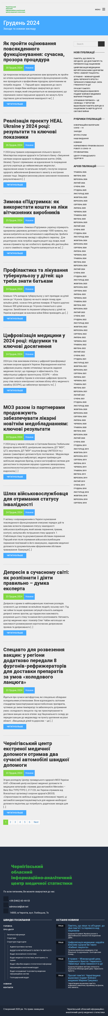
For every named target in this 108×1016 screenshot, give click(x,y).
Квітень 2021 (80, 388)
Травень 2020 (80, 427)
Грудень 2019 (80, 445)
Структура (11, 938)
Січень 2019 (79, 485)
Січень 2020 (79, 442)
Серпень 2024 (80, 248)
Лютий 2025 (79, 226)
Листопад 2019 (81, 449)
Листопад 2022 (81, 323)
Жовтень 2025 (80, 197)
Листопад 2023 (81, 280)
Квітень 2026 (80, 176)
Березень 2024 (80, 265)
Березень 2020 (80, 434)
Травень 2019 (80, 470)
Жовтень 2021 (80, 366)
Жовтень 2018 (80, 496)
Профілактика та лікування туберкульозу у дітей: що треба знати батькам (35, 275)
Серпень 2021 (80, 373)
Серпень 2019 (80, 460)
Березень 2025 (80, 222)
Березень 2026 (80, 179)
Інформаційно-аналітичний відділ (24, 967)
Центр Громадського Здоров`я (84, 157)
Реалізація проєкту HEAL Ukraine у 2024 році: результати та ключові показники (32, 129)
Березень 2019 (80, 478)
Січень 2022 (79, 355)
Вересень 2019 (80, 456)
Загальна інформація (16, 935)
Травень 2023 (80, 301)
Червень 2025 (80, 212)
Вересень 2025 (80, 201)
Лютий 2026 (79, 183)
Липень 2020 (80, 420)
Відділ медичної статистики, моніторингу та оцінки (29, 959)
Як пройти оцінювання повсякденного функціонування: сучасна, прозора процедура (34, 52)
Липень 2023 (80, 294)
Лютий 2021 (79, 395)
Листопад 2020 (81, 406)
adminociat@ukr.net (18, 906)
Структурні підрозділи (16, 942)
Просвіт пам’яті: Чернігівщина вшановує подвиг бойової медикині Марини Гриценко (87, 92)
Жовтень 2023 (80, 284)
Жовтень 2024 (80, 240)
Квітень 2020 (80, 431)
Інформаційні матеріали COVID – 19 (86, 126)
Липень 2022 (80, 337)
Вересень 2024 (80, 244)
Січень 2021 (79, 399)
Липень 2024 (80, 251)
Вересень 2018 (80, 499)
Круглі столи (80, 135)
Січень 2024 (79, 273)
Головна (7, 926)
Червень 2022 (80, 341)
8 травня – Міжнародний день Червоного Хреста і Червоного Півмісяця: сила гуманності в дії (88, 81)
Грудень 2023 (80, 276)
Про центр (8, 929)
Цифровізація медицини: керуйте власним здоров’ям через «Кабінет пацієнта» (88, 70)
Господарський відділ (19, 977)
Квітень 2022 (80, 348)
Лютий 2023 (79, 312)
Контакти (8, 987)
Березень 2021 (80, 391)
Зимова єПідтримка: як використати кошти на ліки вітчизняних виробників (35, 207)
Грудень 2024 (80, 233)
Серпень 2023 (80, 291)
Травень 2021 (80, 384)
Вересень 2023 (80, 287)
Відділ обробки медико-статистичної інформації (30, 964)
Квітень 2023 (80, 305)
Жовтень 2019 (80, 452)
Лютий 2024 (79, 269)
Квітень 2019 (80, 474)
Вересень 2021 (80, 370)
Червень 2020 (80, 424)
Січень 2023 (79, 316)
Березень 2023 (80, 309)
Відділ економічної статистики (23, 954)
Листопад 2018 (81, 492)
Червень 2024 (80, 255)
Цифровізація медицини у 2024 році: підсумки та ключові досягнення (34, 341)
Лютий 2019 (79, 481)
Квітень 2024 (80, 262)
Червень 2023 (80, 298)
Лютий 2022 (79, 352)
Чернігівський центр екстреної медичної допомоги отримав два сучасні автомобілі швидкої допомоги (36, 754)
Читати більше (15, 104)
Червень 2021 (80, 381)
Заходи (78, 131)
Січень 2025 (79, 230)
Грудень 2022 (80, 319)
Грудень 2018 (80, 488)
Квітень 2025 (80, 219)
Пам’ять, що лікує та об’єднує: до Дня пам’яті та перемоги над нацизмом (88, 61)
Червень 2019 (80, 467)
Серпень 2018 (80, 503)
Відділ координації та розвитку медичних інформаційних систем (28, 972)
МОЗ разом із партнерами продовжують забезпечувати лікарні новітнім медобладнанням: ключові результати (35, 418)
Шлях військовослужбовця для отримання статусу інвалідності (35, 499)
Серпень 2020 (80, 416)
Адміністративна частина (21, 947)
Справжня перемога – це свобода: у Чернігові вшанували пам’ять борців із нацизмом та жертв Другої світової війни (89, 105)
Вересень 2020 (80, 413)
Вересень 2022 (80, 330)
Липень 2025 (80, 208)
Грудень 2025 (80, 190)
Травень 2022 (80, 345)
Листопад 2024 (81, 237)
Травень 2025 (80, 215)
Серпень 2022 (80, 334)
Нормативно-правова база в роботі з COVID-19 (89, 147)
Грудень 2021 (80, 359)
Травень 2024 (80, 258)
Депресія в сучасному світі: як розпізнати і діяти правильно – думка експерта (36, 580)
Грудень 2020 (80, 402)
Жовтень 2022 (80, 327)
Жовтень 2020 (80, 409)
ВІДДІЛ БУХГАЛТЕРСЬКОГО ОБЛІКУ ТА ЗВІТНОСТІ (30, 950)
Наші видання (81, 138)
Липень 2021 (80, 377)
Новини (78, 142)
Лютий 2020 (79, 438)
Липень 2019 (80, 463)
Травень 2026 (80, 172)
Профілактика (81, 152)
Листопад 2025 (81, 194)
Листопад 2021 (81, 363)
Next (36, 822)
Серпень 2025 (80, 204)
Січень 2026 (79, 186)
